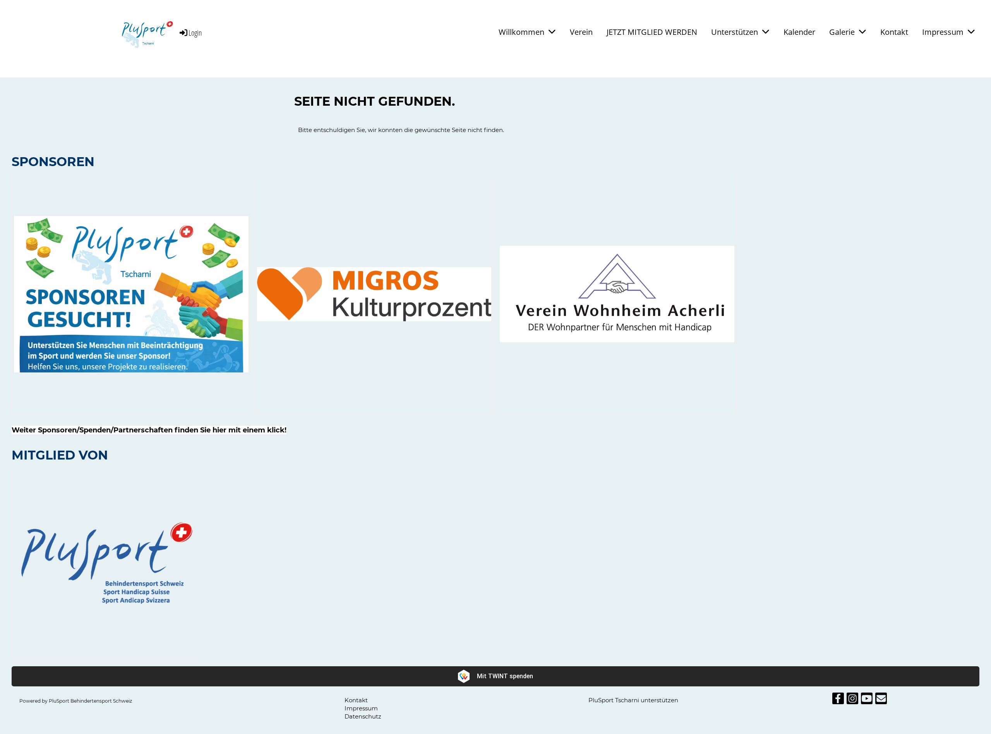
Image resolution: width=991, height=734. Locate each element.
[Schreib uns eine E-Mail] (881, 700)
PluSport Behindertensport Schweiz (90, 701)
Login (195, 32)
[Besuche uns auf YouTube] (867, 700)
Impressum (943, 32)
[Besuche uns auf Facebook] (838, 700)
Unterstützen (734, 32)
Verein (581, 32)
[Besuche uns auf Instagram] (852, 700)
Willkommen (521, 32)
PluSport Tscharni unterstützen (633, 700)
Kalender (799, 32)
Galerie (842, 32)
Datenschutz (363, 716)
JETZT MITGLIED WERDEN (652, 32)
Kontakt (894, 32)
